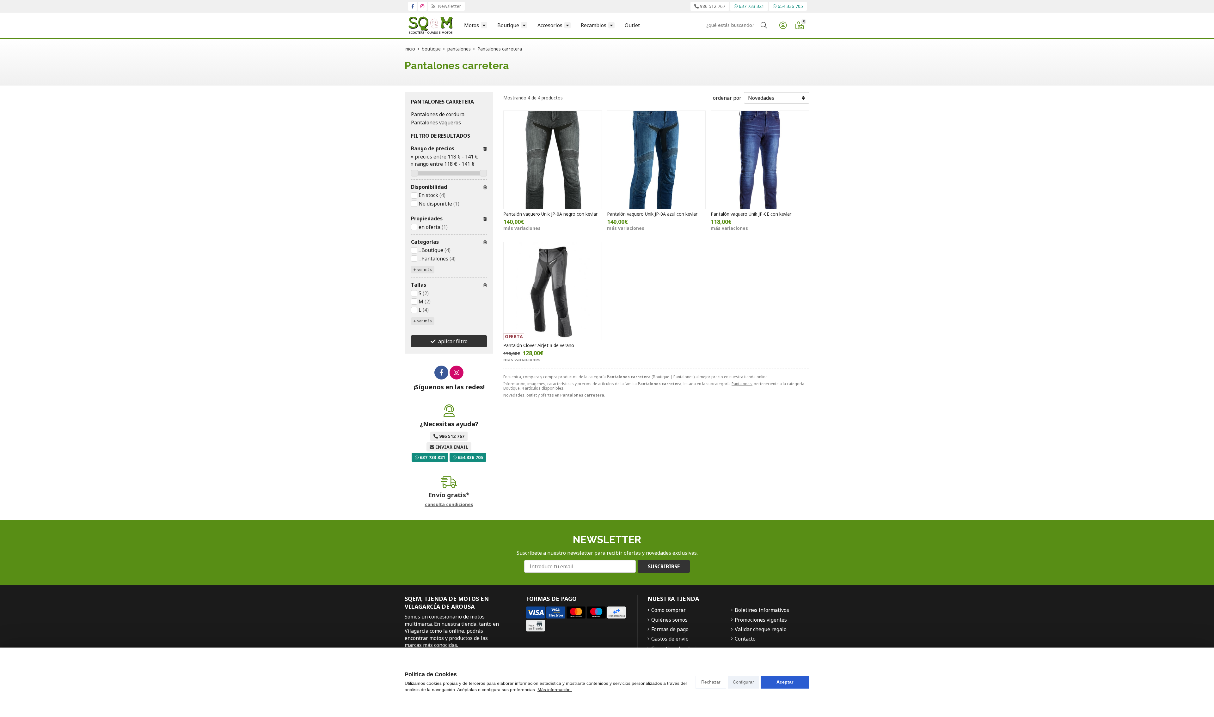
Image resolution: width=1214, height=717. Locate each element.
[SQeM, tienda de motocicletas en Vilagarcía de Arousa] (430, 25)
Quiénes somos (669, 619)
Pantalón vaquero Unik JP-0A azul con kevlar (652, 214)
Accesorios (549, 25)
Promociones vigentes (761, 619)
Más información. (554, 689)
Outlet (632, 25)
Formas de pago (670, 629)
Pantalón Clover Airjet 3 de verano (538, 345)
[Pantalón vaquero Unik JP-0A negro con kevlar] (553, 160)
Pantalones (742, 383)
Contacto (745, 638)
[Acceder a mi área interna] (783, 25)
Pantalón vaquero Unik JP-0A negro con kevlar (550, 214)
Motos (471, 25)
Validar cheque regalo (761, 629)
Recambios (593, 25)
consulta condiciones (449, 504)
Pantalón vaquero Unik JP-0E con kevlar (751, 214)
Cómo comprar (668, 609)
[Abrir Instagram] (422, 6)
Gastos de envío (670, 638)
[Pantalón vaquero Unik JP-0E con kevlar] (760, 160)
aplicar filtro (453, 341)
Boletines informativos (762, 609)
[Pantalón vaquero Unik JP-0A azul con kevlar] (656, 160)
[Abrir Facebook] (412, 6)
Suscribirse (664, 566)
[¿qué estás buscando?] (736, 24)
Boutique (508, 25)
